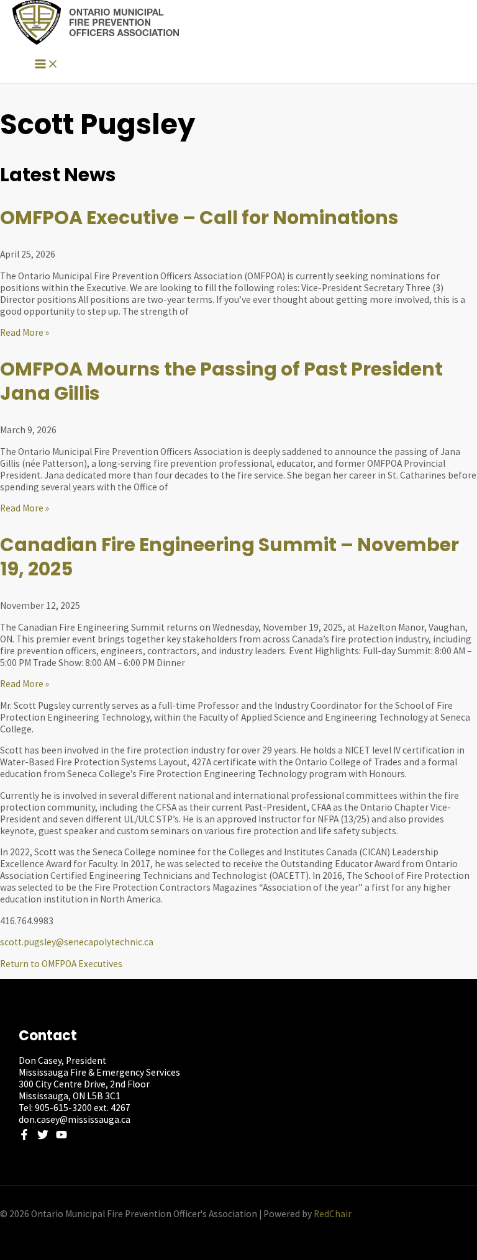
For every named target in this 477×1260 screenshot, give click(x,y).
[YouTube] (61, 1137)
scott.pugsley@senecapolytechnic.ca (76, 942)
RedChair (333, 1214)
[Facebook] (24, 1137)
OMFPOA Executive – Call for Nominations (199, 217)
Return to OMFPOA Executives (61, 964)
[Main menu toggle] (46, 65)
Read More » (24, 332)
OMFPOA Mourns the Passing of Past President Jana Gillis (221, 381)
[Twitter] (42, 1137)
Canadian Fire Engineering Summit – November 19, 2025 (229, 556)
